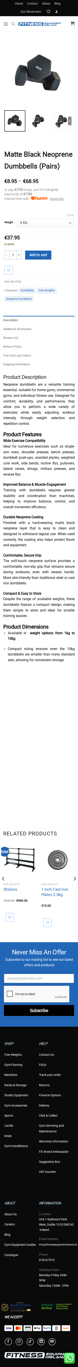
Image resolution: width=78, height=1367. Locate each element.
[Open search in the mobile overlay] (13, 24)
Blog (57, 3)
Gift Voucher (47, 1172)
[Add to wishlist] (10, 270)
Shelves (10, 889)
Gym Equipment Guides (20, 1244)
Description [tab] (10, 320)
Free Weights (47, 290)
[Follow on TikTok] (30, 1341)
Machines (10, 1075)
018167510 (47, 1260)
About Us (10, 1214)
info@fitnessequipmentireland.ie (58, 1244)
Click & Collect (48, 1115)
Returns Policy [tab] (12, 346)
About (46, 3)
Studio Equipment (16, 1095)
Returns (44, 1085)
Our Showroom (31, 11)
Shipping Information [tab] (16, 364)
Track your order (50, 1075)
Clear (70, 215)
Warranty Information (53, 1141)
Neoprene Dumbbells (19, 298)
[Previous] (3, 887)
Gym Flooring (13, 1065)
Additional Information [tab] (17, 329)
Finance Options (50, 1095)
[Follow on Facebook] (8, 1341)
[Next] (74, 887)
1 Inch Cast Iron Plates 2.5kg (54, 892)
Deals (8, 1136)
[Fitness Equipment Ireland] (40, 24)
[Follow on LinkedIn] (41, 1341)
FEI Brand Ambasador (54, 1151)
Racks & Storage (15, 1085)
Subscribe (39, 1010)
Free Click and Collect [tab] (17, 355)
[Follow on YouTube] (52, 1341)
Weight (8, 222)
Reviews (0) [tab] (10, 337)
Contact (32, 3)
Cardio (8, 1125)
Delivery (44, 1105)
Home (19, 3)
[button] (56, 12)
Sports (8, 1115)
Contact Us (46, 1054)
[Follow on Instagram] (19, 1341)
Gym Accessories (15, 1105)
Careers (9, 1224)
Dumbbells (27, 290)
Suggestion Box (49, 1161)
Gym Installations (16, 1146)
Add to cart (38, 255)
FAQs (42, 1065)
